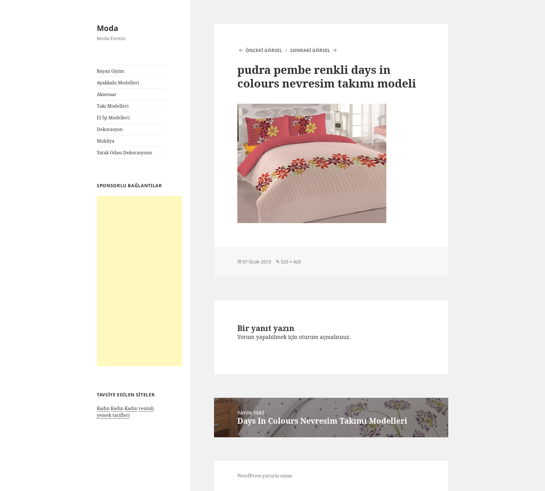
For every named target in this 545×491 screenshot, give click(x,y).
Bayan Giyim (110, 71)
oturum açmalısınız (324, 337)
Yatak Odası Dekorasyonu (124, 152)
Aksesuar (107, 94)
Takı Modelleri (113, 106)
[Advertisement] (139, 281)
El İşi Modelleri (113, 118)
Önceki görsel (264, 50)
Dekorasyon (110, 129)
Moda (107, 28)
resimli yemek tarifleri (125, 411)
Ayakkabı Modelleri (118, 83)
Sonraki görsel (310, 50)
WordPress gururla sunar (265, 476)
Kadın (103, 408)
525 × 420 (291, 262)
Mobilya (105, 141)
